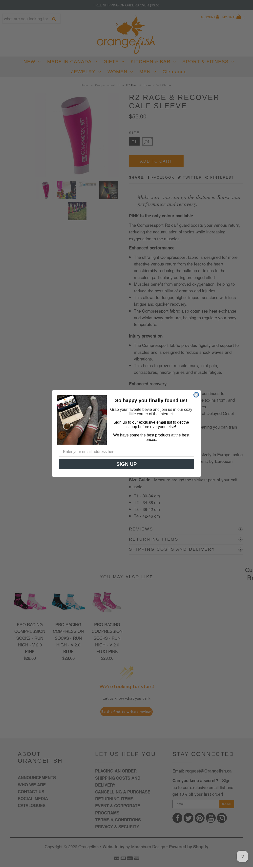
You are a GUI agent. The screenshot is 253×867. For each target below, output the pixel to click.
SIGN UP (126, 464)
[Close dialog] (196, 394)
